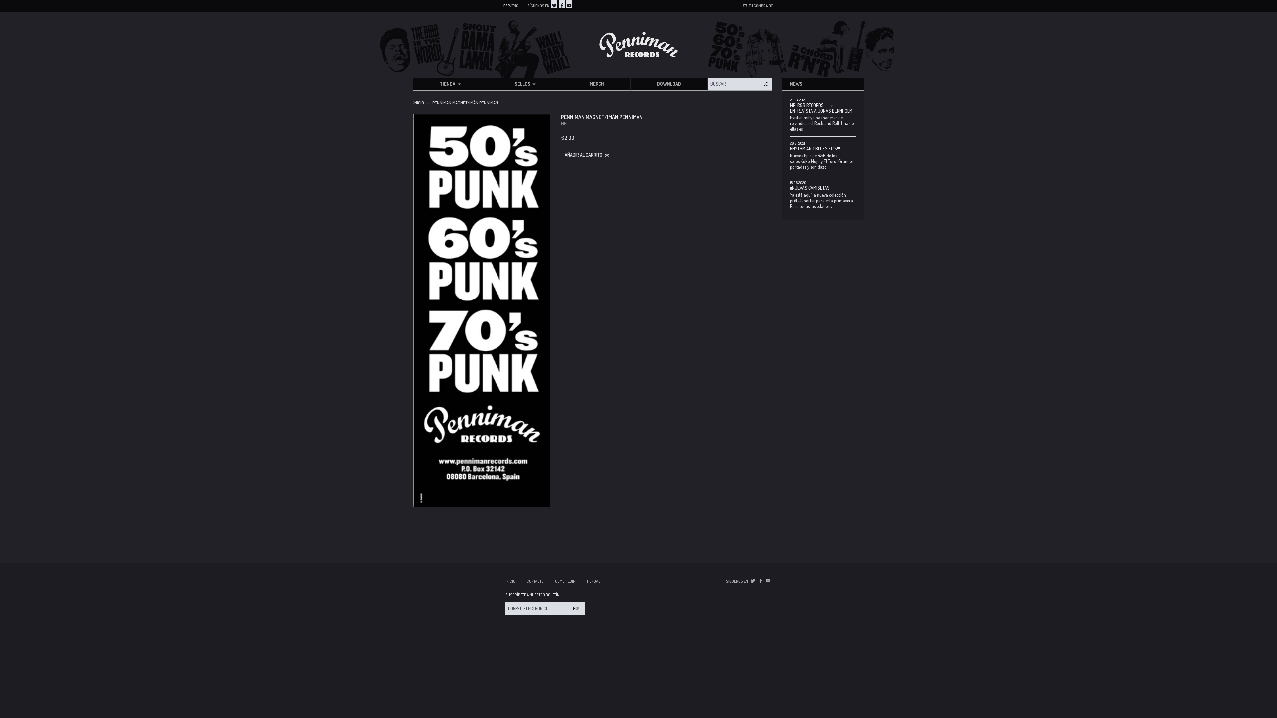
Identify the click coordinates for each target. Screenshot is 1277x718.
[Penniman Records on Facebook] (562, 4)
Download (669, 84)
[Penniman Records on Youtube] (569, 4)
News (796, 84)
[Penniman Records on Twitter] (554, 4)
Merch (597, 84)
